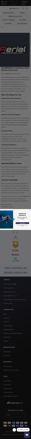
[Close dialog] (30, 210)
